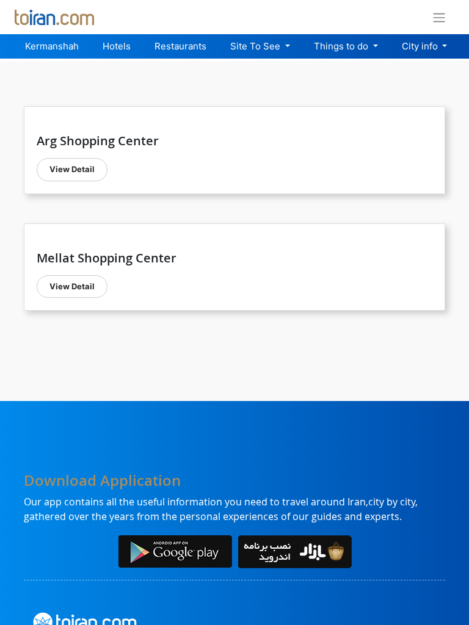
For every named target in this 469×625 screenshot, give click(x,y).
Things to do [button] (342, 46)
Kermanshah (52, 46)
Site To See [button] (256, 46)
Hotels (117, 46)
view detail (72, 169)
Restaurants (180, 46)
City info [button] (421, 46)
